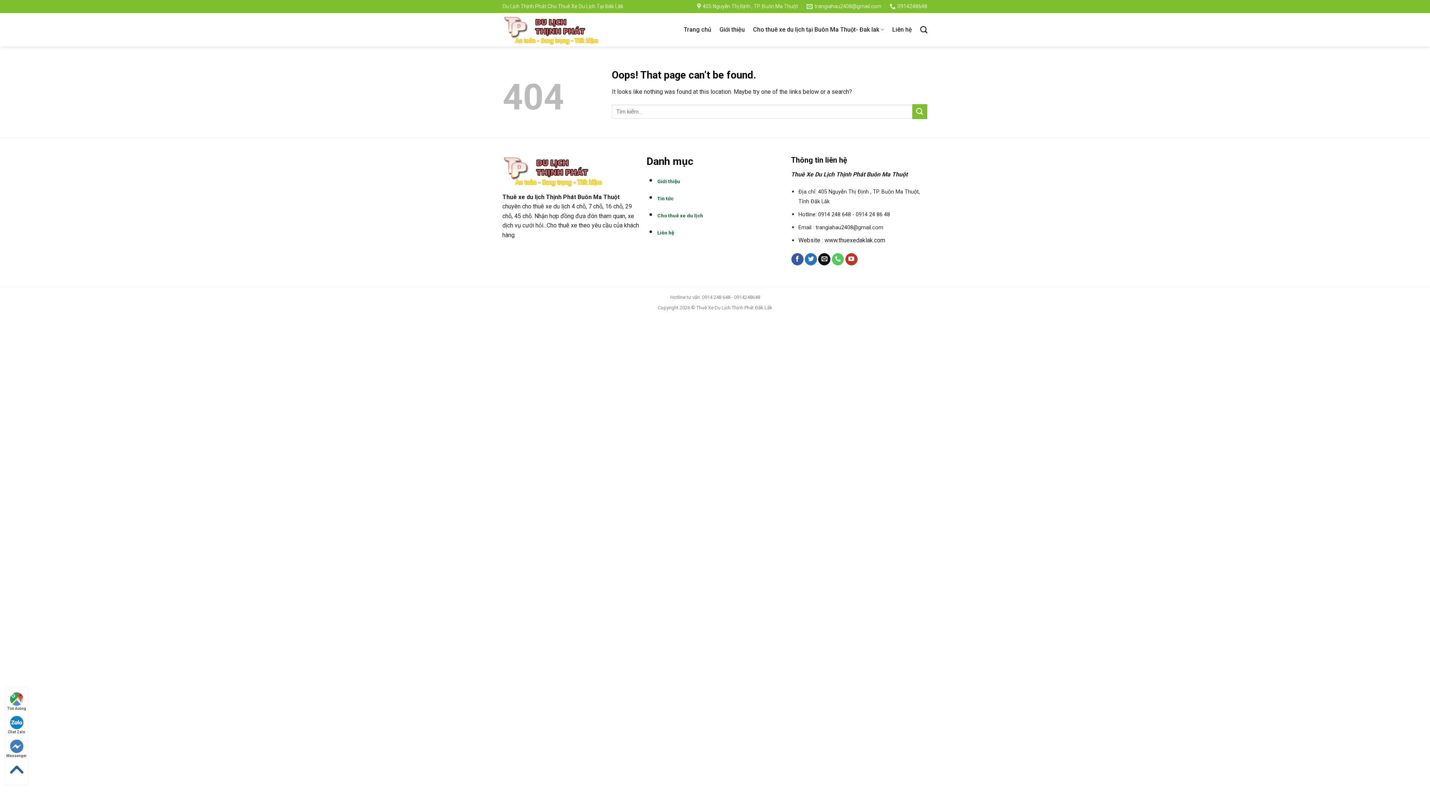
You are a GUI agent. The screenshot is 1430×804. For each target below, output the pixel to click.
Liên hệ (902, 29)
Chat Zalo (16, 732)
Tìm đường (16, 708)
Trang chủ (697, 29)
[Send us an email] (824, 259)
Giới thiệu (732, 29)
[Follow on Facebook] (797, 259)
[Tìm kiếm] (923, 30)
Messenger (16, 756)
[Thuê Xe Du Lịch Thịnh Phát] (551, 30)
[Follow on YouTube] (851, 259)
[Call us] (838, 259)
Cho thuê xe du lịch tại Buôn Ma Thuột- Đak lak (816, 29)
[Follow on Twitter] (811, 259)
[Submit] (919, 111)
